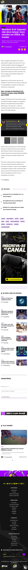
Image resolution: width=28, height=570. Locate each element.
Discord (14, 509)
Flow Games (14, 502)
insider (21, 218)
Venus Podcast (14, 545)
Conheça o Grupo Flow (14, 495)
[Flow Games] (2, 2)
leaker (7, 221)
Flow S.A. (14, 541)
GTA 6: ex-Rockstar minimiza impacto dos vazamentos (6, 339)
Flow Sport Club (14, 537)
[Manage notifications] (2, 568)
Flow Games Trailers (14, 506)
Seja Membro (14, 529)
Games (3, 27)
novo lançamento (14, 221)
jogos (2, 221)
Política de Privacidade (14, 493)
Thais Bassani (9, 46)
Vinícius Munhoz (7, 353)
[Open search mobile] (26, 2)
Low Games (14, 523)
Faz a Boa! (14, 527)
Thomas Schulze (8, 457)
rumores (16, 224)
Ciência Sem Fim (14, 543)
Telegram (14, 513)
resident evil (9, 224)
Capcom (19, 65)
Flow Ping (14, 522)
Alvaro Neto (6, 302)
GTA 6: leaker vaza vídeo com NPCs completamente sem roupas (7, 326)
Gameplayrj (14, 507)
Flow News (14, 539)
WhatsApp (14, 511)
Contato (14, 492)
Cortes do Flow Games (14, 504)
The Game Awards (5, 227)
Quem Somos (14, 490)
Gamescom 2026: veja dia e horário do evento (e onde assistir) (7, 350)
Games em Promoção (14, 525)
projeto (22, 221)
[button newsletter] (24, 554)
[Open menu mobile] (24, 2)
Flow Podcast (14, 536)
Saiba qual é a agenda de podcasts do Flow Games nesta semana (7, 313)
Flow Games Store (14, 520)
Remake (3, 224)
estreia (16, 218)
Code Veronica (10, 218)
